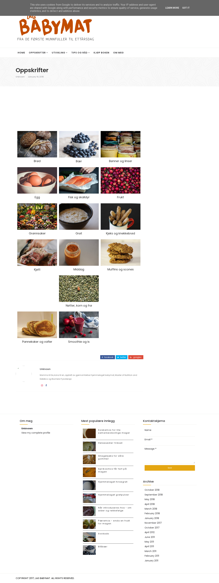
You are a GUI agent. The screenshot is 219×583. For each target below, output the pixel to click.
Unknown (20, 76)
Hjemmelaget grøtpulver (113, 494)
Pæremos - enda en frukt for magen (114, 522)
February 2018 (152, 513)
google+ (137, 357)
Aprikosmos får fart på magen (112, 470)
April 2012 (150, 532)
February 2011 (152, 555)
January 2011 (151, 560)
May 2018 (150, 499)
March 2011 (150, 551)
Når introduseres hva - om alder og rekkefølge (115, 509)
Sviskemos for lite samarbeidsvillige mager (114, 431)
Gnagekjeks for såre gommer (111, 457)
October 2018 (152, 489)
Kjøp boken (101, 52)
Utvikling (58, 52)
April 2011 (149, 546)
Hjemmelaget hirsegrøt (113, 481)
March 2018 (151, 508)
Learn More (172, 8)
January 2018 (152, 518)
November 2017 (153, 522)
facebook (108, 357)
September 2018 (154, 494)
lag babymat (42, 578)
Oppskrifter (37, 52)
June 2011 (150, 537)
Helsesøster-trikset (110, 442)
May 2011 (149, 541)
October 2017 (152, 527)
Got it (186, 8)
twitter (123, 357)
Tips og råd (79, 52)
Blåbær (102, 546)
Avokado (103, 533)
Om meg (118, 52)
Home (21, 52)
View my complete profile (35, 432)
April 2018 (150, 504)
